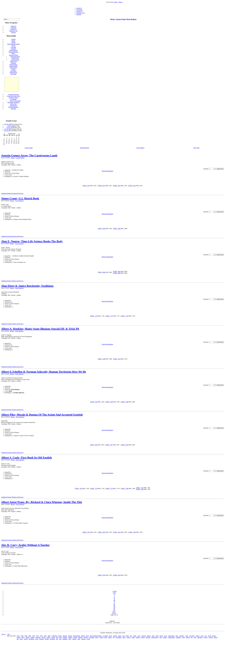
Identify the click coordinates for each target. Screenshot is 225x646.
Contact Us (79, 11)
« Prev (114, 592)
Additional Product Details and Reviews (12, 193)
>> (19, 133)
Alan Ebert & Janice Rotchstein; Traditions (27, 285)
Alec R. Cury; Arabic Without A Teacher (25, 545)
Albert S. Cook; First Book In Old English (26, 457)
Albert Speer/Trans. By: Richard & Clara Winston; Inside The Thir (41, 502)
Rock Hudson (131, 19)
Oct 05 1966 (10, 126)
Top (8, 634)
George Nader (121, 19)
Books (120, 2)
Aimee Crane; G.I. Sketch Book (20, 198)
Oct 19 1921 (7, 129)
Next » (114, 611)
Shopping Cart (80, 13)
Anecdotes (79, 9)
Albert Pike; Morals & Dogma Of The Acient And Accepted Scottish (42, 414)
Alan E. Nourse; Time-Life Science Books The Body (32, 241)
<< (4, 133)
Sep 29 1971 (7, 130)
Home (115, 2)
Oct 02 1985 (7, 124)
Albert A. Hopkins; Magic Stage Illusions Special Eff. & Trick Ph (40, 328)
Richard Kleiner (84, 148)
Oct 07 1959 (10, 127)
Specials (78, 14)
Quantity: (206, 169)
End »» (114, 613)
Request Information (107, 171)
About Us (79, 8)
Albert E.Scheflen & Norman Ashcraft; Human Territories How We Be (43, 371)
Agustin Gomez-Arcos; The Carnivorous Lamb (29, 155)
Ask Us (3, 634)
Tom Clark (196, 148)
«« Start (114, 591)
